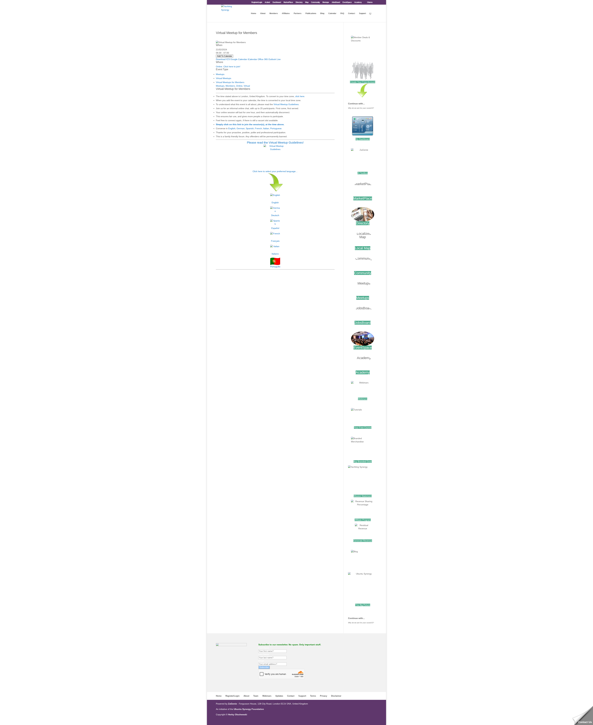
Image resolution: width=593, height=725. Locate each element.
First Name (263, 648)
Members (273, 13)
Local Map (362, 248)
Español (275, 228)
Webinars (362, 399)
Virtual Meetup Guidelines (286, 104)
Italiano (275, 254)
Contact (351, 13)
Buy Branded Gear (362, 461)
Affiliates (286, 13)
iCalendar (252, 59)
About (262, 13)
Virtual (247, 86)
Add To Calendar (224, 56)
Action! (267, 2)
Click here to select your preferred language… (275, 171)
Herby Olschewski (237, 714)
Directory (299, 2)
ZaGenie (232, 703)
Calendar (332, 13)
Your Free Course (362, 427)
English (231, 128)
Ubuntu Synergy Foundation (249, 709)
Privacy (323, 696)
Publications (310, 13)
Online (239, 86)
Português (275, 266)
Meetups (325, 2)
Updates (279, 696)
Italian (266, 128)
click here (299, 96)
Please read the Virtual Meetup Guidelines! (275, 142)
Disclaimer (336, 696)
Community (315, 2)
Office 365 (263, 59)
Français (275, 241)
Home (253, 13)
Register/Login (256, 2)
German (241, 128)
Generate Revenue (362, 540)
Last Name (263, 654)
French (258, 128)
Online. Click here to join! (228, 66)
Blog (322, 13)
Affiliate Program (363, 520)
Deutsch (275, 215)
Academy (358, 2)
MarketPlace (288, 2)
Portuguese (276, 128)
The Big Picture (362, 605)
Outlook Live (274, 59)
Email (261, 661)
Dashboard (277, 2)
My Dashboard (362, 139)
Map (306, 2)
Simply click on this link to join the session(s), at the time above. (250, 124)
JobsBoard (336, 2)
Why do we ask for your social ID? (361, 108)
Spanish (250, 128)
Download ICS (223, 59)
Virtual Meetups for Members (230, 82)
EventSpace (347, 2)
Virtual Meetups (223, 78)
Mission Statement (363, 496)
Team (255, 696)
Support (362, 13)
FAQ (342, 13)
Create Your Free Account (362, 82)
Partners (297, 13)
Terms (313, 696)
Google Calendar (238, 59)
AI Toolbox (362, 173)
